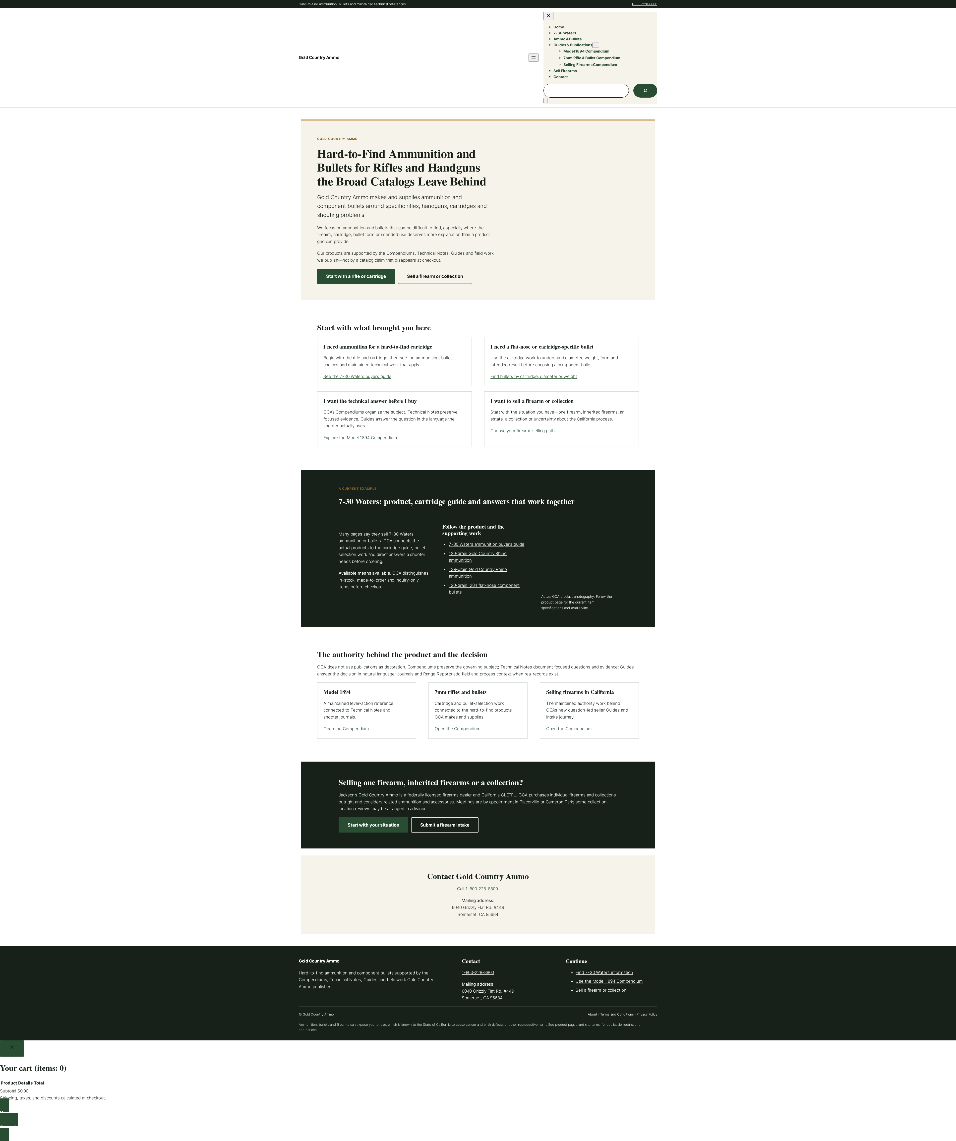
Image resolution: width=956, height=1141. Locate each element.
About (592, 1014)
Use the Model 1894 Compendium (609, 981)
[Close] (12, 1048)
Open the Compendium (346, 728)
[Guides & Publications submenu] (595, 45)
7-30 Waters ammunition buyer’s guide (486, 544)
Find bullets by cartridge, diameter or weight (533, 376)
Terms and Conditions (617, 1014)
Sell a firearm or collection (435, 276)
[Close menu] (548, 16)
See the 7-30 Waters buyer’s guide (357, 376)
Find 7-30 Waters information (604, 972)
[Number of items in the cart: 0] (545, 100)
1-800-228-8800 (644, 4)
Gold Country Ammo (319, 57)
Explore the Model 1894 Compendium (360, 437)
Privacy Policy (647, 1014)
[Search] (645, 91)
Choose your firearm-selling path (522, 430)
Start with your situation (373, 825)
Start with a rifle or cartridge (356, 276)
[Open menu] (533, 58)
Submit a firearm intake (445, 825)
